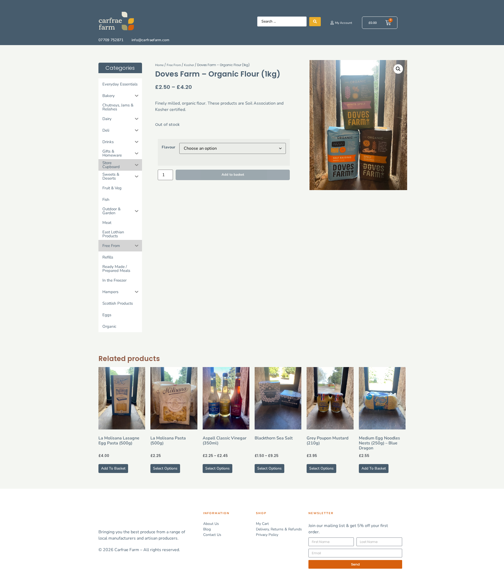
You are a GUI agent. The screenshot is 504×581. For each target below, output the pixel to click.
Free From (174, 65)
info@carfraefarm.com (151, 39)
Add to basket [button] (113, 468)
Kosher (189, 65)
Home (159, 65)
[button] (398, 69)
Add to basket (233, 174)
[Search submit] (315, 21)
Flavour (168, 147)
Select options (165, 468)
